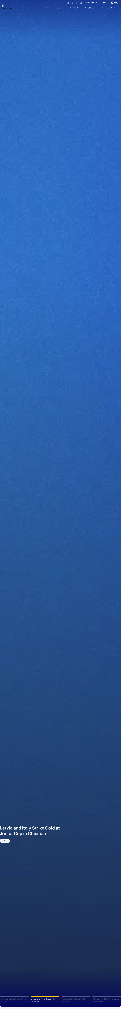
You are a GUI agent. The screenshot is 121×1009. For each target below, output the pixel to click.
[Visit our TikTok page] (76, 3)
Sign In (104, 3)
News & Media (89, 8)
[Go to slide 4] (106, 996)
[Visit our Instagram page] (68, 3)
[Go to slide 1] (14, 996)
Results (57, 8)
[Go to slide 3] (76, 996)
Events (48, 8)
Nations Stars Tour (74, 8)
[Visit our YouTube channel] (64, 3)
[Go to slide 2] (45, 996)
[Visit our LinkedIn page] (81, 3)
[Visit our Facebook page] (72, 3)
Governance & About (108, 8)
